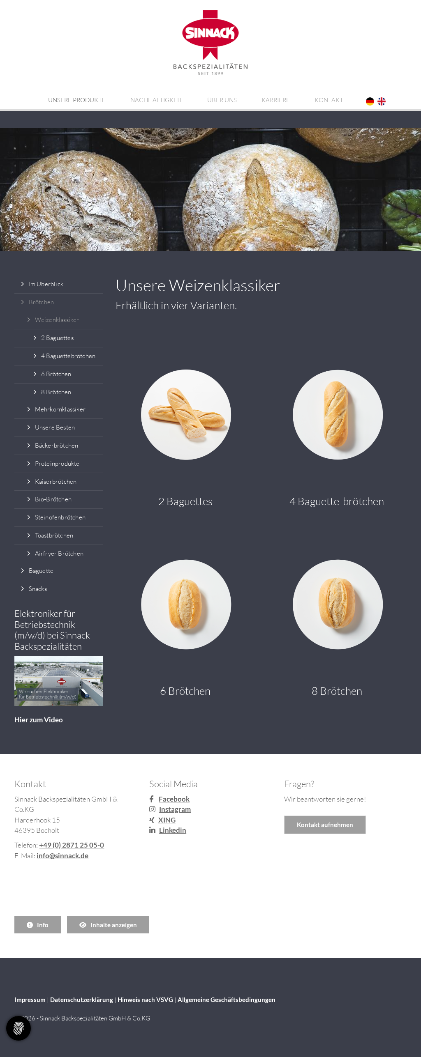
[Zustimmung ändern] (18, 1028)
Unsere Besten (55, 427)
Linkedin (172, 830)
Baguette (41, 570)
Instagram (175, 809)
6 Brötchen (56, 374)
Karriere (275, 100)
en (381, 101)
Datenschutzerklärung (81, 999)
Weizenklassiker (57, 320)
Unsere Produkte (77, 100)
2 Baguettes (57, 338)
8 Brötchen (56, 392)
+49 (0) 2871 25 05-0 (71, 845)
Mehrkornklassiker (60, 409)
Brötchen (41, 302)
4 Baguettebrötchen (68, 356)
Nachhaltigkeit (156, 100)
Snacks (38, 589)
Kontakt (329, 100)
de (370, 101)
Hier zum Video (38, 719)
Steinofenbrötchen (60, 517)
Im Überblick (46, 284)
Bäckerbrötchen (57, 445)
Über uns (222, 100)
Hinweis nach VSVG (145, 999)
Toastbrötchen (54, 535)
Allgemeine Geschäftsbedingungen (226, 999)
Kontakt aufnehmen (325, 824)
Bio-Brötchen (53, 499)
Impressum (30, 999)
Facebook (174, 799)
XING (167, 820)
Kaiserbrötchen (56, 481)
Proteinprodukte (57, 463)
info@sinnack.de (62, 855)
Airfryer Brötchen (59, 553)
